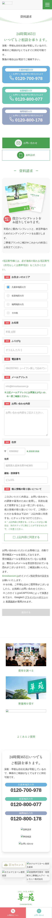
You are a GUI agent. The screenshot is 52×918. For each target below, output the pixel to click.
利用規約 (10, 601)
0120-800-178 (26, 818)
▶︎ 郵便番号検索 (33, 451)
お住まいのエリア (21, 277)
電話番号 (16, 359)
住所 (14, 442)
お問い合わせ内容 (21, 403)
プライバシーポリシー (36, 597)
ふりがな (16, 341)
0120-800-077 (26, 804)
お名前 (15, 322)
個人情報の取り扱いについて (27, 489)
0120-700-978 (26, 790)
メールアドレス (20, 377)
